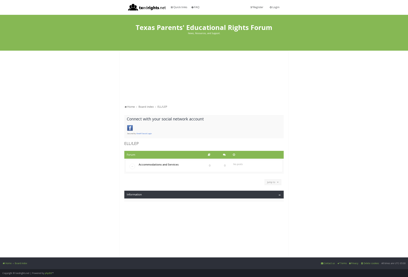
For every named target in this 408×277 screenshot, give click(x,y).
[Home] (147, 7)
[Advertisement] (204, 79)
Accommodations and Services (159, 164)
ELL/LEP (131, 143)
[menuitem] (195, 7)
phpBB (48, 273)
